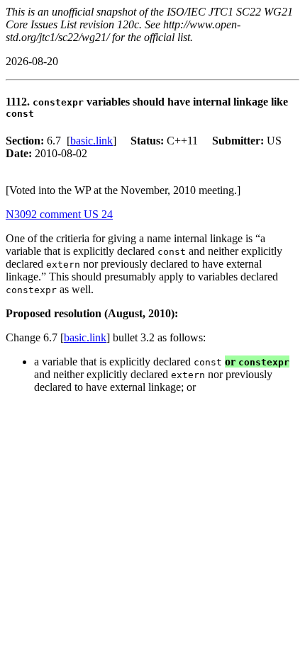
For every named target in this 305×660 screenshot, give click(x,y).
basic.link (91, 141)
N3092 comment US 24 (59, 214)
